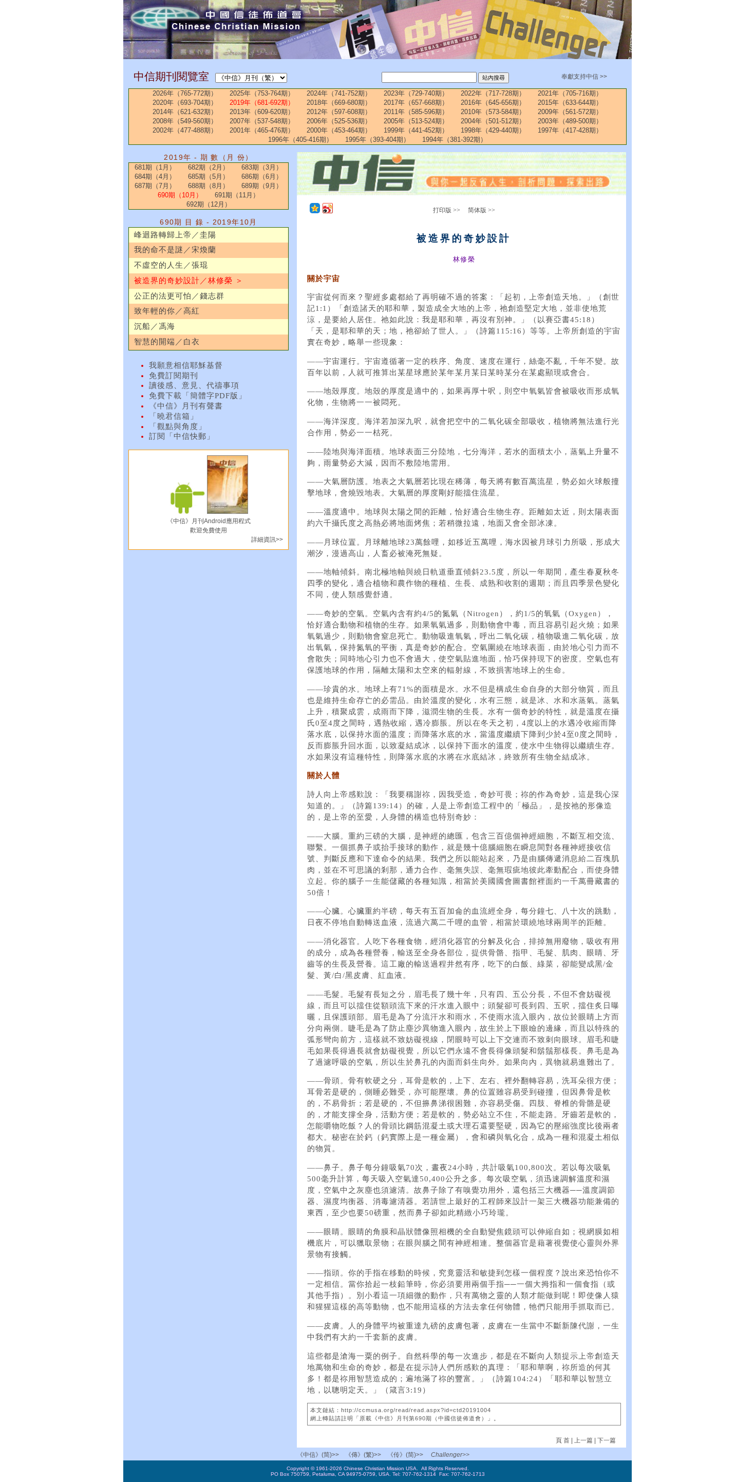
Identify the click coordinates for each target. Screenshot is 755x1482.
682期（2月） (208, 167)
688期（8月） (208, 186)
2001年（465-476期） (262, 130)
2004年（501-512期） (493, 121)
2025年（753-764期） (262, 93)
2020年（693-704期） (185, 102)
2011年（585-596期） (416, 112)
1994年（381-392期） (454, 139)
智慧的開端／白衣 (167, 342)
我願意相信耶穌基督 (186, 365)
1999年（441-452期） (416, 130)
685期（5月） (208, 176)
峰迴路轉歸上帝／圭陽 (175, 235)
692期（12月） (208, 204)
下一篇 (606, 1440)
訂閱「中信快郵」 (182, 436)
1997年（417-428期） (570, 130)
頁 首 (563, 1440)
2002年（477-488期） (185, 130)
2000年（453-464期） (339, 130)
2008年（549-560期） (185, 121)
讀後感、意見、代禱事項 (194, 385)
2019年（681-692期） (262, 102)
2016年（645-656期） (493, 102)
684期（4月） (155, 176)
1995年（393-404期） (377, 139)
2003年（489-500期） (570, 121)
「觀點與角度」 (177, 426)
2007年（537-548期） (262, 121)
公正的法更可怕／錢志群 (179, 296)
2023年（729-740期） (416, 93)
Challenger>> (450, 1454)
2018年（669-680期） (339, 102)
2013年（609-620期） (262, 112)
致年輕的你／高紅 (167, 311)
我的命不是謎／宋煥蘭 (175, 250)
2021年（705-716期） (570, 93)
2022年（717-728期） (493, 93)
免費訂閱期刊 (173, 376)
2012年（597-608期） (339, 112)
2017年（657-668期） (416, 102)
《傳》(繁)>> (363, 1454)
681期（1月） (155, 167)
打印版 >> (446, 210)
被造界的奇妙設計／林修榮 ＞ (188, 280)
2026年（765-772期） (185, 93)
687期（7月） (155, 186)
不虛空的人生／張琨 (171, 265)
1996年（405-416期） (300, 139)
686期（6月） (261, 176)
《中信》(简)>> (318, 1454)
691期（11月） (237, 195)
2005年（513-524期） (416, 121)
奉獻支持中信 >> (584, 76)
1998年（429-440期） (493, 130)
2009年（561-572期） (570, 112)
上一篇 (583, 1440)
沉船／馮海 (154, 326)
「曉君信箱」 (173, 416)
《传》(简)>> (405, 1454)
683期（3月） (261, 167)
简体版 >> (481, 210)
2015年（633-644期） (570, 102)
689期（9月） (261, 186)
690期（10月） (180, 195)
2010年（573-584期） (493, 112)
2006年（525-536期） (339, 121)
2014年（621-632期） (185, 112)
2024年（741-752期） (339, 93)
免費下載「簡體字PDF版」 (198, 396)
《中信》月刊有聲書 (186, 406)
